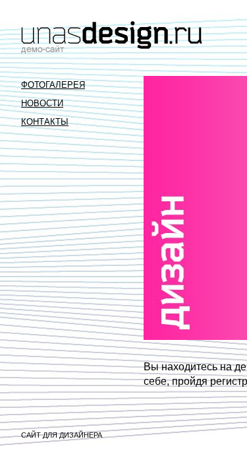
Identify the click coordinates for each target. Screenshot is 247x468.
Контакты (45, 122)
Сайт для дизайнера (61, 435)
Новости (42, 103)
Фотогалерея (53, 85)
